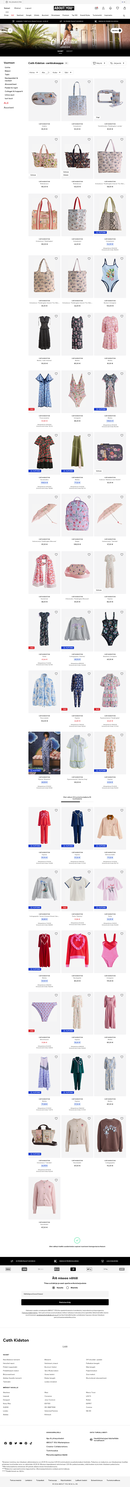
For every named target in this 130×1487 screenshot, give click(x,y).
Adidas (5, 1415)
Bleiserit (48, 1360)
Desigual (6, 1400)
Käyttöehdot (66, 1480)
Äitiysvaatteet (9, 1374)
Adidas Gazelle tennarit (12, 1378)
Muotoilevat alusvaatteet (96, 1378)
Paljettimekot (91, 1371)
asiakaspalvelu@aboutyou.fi (47, 1315)
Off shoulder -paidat (94, 1360)
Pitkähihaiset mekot (11, 1371)
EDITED (47, 1403)
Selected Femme (51, 1411)
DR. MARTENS (50, 1407)
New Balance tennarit (11, 1360)
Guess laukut (49, 1374)
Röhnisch (48, 1415)
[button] (99, 63)
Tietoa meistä (15, 1480)
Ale (43, 72)
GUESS (6, 1407)
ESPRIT (89, 1403)
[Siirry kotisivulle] (17, 1434)
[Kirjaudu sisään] (103, 8)
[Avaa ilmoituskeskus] (110, 8)
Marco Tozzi (90, 1392)
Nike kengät (90, 1367)
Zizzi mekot (90, 1374)
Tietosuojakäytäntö (30, 1313)
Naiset (7, 8)
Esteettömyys (97, 1480)
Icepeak (6, 1396)
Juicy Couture (50, 1400)
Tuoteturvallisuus (113, 1480)
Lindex (5, 1411)
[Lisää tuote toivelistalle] (56, 81)
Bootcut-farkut (51, 1367)
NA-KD (88, 1411)
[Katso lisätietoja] (44, 133)
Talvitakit (7, 1382)
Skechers (6, 1392)
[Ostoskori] (124, 8)
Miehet (17, 8)
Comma (89, 1407)
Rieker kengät (50, 1378)
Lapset (28, 8)
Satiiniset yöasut (51, 1363)
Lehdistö (28, 1480)
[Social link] (5, 1443)
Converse (48, 1396)
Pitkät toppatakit (10, 1367)
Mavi (46, 1392)
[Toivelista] (117, 8)
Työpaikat (40, 1480)
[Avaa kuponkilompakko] (96, 8)
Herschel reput (8, 1363)
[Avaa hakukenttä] (123, 15)
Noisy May (7, 1403)
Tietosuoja (52, 1480)
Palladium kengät (93, 1363)
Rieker (88, 1400)
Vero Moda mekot (51, 1371)
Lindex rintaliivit (51, 1382)
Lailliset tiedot (81, 1480)
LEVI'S (88, 1396)
